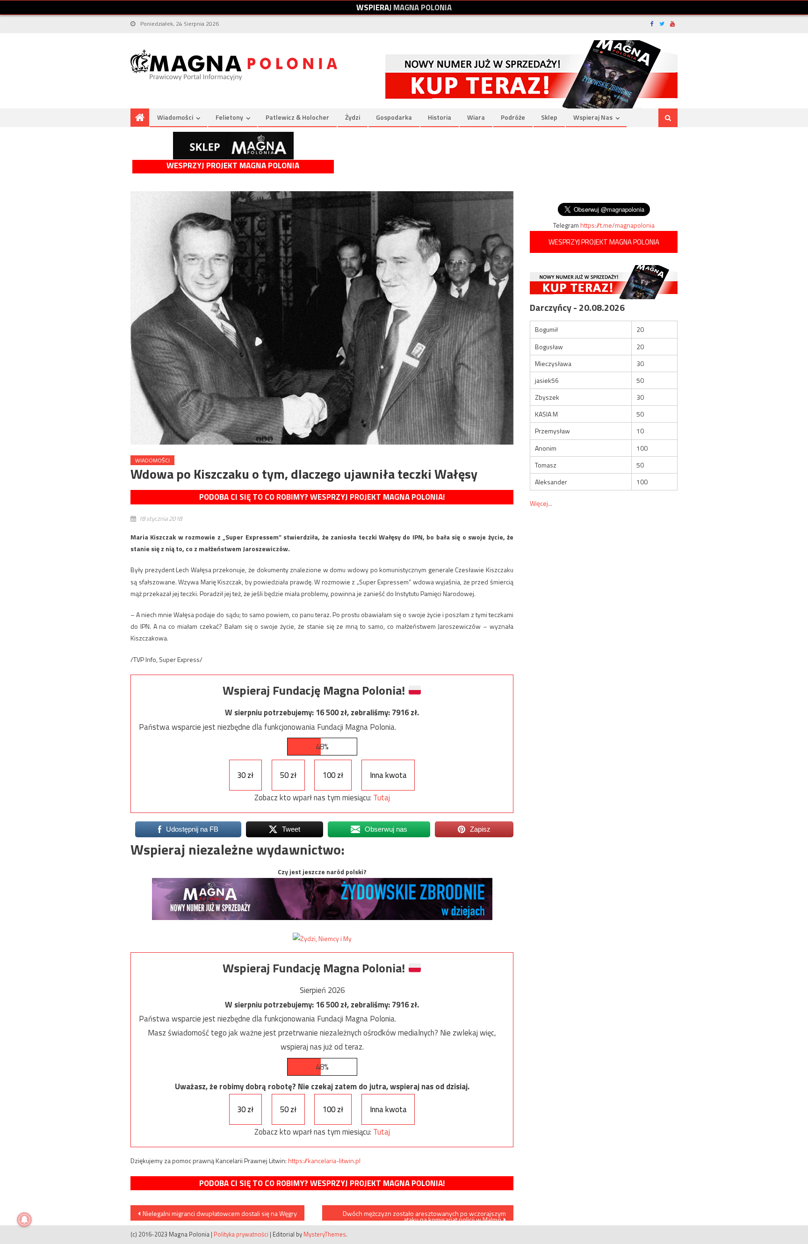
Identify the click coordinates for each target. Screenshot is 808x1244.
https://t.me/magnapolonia (617, 225)
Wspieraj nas (593, 117)
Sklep (549, 117)
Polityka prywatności (241, 1234)
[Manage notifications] (24, 1219)
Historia (439, 117)
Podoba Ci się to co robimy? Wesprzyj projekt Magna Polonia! (322, 497)
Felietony (229, 117)
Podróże (513, 117)
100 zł (333, 775)
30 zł (245, 775)
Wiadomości (175, 117)
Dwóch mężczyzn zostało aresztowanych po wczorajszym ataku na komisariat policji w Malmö (424, 1214)
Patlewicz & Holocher (297, 117)
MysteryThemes (324, 1234)
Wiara (476, 117)
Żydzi (352, 117)
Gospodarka (394, 117)
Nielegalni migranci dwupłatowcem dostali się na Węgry (220, 1213)
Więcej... (541, 503)
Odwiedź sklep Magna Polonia (233, 145)
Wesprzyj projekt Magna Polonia (232, 166)
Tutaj (381, 797)
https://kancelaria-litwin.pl (324, 1160)
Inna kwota (388, 775)
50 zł (288, 775)
